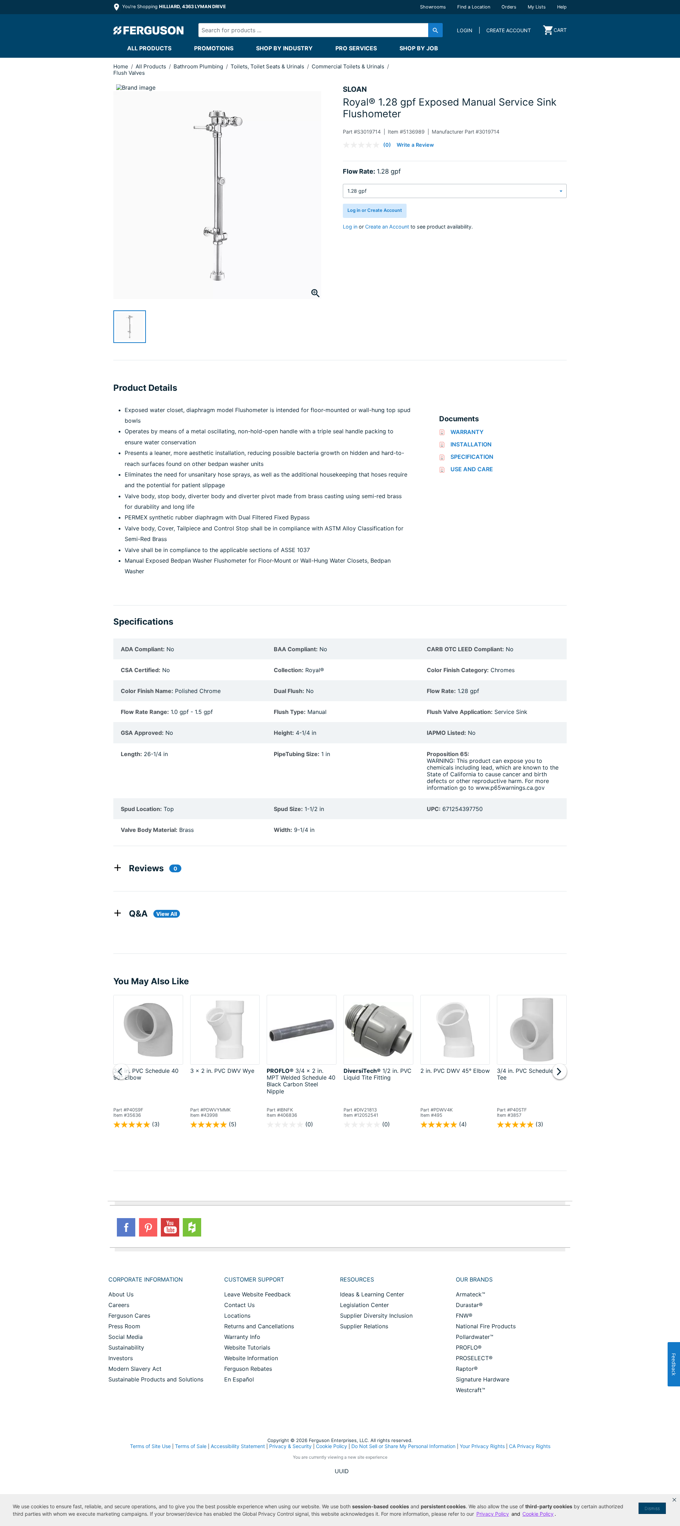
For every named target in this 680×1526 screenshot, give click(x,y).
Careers (118, 1304)
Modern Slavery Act (135, 1368)
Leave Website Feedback (257, 1294)
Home (120, 66)
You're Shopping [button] (173, 6)
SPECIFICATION (471, 456)
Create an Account (387, 227)
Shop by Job (419, 48)
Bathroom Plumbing (199, 66)
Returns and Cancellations (259, 1326)
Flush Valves (129, 72)
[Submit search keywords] (435, 30)
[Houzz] (192, 1227)
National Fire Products (486, 1326)
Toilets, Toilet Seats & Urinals (268, 66)
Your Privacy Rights (482, 1446)
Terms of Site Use (150, 1446)
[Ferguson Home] (148, 30)
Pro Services (356, 48)
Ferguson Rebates (248, 1368)
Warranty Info (242, 1336)
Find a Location (473, 7)
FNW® (464, 1315)
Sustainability (126, 1347)
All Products (149, 48)
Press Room (124, 1326)
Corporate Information (145, 1279)
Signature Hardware (482, 1379)
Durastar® (469, 1304)
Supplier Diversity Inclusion (376, 1315)
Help (562, 7)
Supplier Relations (364, 1326)
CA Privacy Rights (529, 1446)
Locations (237, 1315)
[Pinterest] (148, 1227)
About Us (121, 1294)
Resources (357, 1279)
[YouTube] (170, 1227)
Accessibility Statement (238, 1446)
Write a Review (415, 145)
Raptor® (467, 1368)
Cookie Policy (331, 1446)
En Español (239, 1379)
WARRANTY (466, 431)
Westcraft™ (470, 1389)
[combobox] (314, 30)
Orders (509, 7)
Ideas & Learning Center (372, 1294)
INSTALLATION (471, 444)
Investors (120, 1358)
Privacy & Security (290, 1446)
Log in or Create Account (374, 210)
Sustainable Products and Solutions (155, 1379)
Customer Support (254, 1279)
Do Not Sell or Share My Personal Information (403, 1446)
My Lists (537, 7)
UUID (342, 1471)
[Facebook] (126, 1227)
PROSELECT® (474, 1358)
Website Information (251, 1358)
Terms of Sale (190, 1446)
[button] (674, 1500)
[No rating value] (363, 145)
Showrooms (433, 7)
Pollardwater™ (474, 1336)
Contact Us (239, 1304)
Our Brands (474, 1279)
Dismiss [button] (652, 1508)
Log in (350, 227)
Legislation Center (364, 1304)
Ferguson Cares (129, 1315)
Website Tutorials (247, 1347)
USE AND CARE (471, 469)
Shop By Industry (284, 48)
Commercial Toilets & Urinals (349, 66)
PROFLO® (469, 1347)
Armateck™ (470, 1294)
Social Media (125, 1336)
